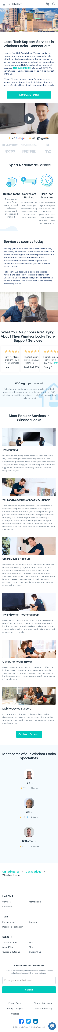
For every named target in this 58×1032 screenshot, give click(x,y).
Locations (7, 906)
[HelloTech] (17, 4)
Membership (35, 902)
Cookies (15, 1014)
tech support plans (22, 68)
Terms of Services (43, 1003)
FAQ (31, 942)
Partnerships (8, 922)
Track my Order (9, 942)
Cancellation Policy (43, 1008)
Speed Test (8, 947)
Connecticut (33, 871)
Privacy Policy (15, 1003)
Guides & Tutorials (11, 952)
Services (6, 902)
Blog (31, 947)
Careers (33, 922)
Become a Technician (12, 927)
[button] (52, 1026)
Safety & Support (15, 1008)
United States (10, 871)
